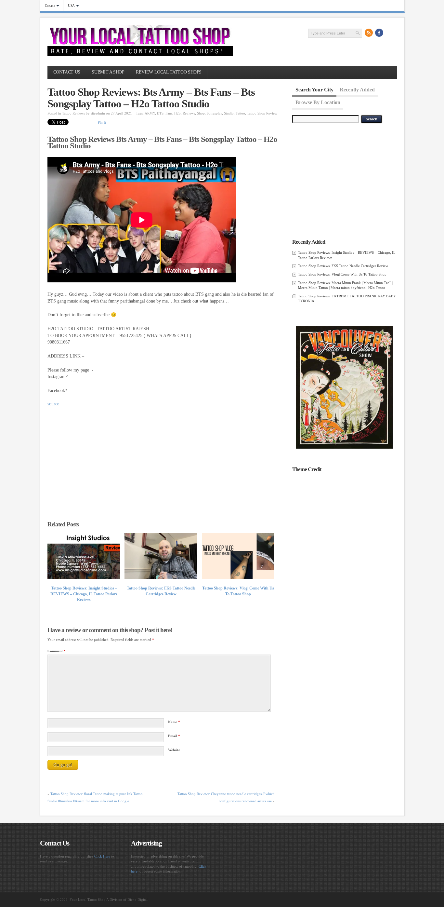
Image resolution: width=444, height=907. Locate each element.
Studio (229, 113)
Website (174, 750)
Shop (201, 113)
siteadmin (98, 113)
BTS (160, 113)
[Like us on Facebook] (379, 33)
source (53, 403)
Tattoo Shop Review (262, 113)
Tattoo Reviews (73, 113)
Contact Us (66, 72)
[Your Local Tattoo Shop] (140, 55)
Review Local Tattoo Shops (169, 72)
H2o (177, 113)
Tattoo (240, 113)
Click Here (102, 856)
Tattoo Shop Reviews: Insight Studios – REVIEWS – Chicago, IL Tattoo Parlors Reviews (83, 594)
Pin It (102, 122)
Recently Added (357, 89)
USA (69, 6)
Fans (168, 113)
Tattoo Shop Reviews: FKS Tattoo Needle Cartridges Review (343, 266)
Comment (56, 651)
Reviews (189, 113)
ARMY (150, 113)
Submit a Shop (108, 72)
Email (174, 736)
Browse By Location (317, 102)
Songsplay (214, 113)
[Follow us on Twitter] (389, 33)
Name (174, 722)
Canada (47, 6)
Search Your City (314, 89)
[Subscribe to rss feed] (369, 33)
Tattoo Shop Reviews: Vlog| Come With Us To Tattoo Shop (342, 274)
